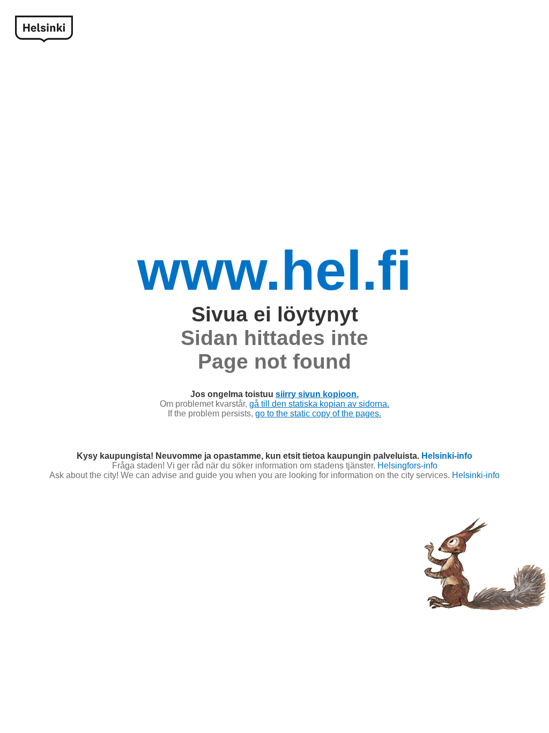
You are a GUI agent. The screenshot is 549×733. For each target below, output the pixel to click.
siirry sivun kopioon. (317, 394)
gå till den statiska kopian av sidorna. (319, 403)
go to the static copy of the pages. (318, 413)
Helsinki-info (446, 455)
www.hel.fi (274, 270)
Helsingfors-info (407, 465)
